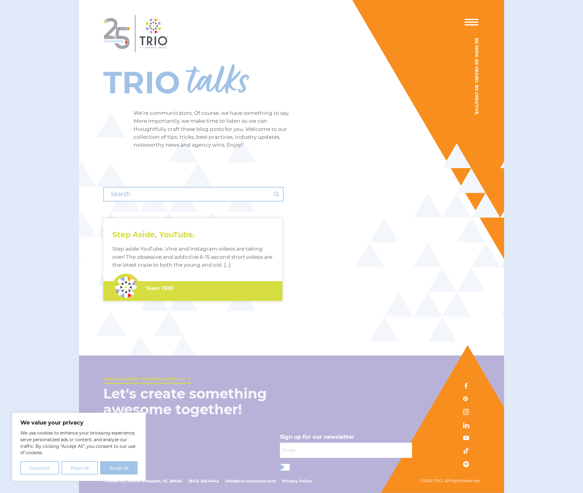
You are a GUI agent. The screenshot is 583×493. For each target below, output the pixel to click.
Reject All (80, 468)
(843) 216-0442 (203, 480)
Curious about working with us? (144, 378)
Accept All (119, 468)
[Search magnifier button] (276, 194)
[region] (79, 447)
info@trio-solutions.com (250, 480)
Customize (39, 468)
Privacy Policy (297, 480)
